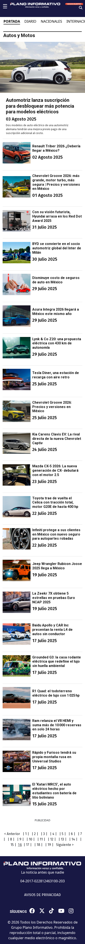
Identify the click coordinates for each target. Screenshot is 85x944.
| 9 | (20, 839)
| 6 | (71, 834)
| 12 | (52, 839)
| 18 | (38, 845)
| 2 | (35, 834)
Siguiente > (65, 845)
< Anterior (12, 834)
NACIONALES (51, 21)
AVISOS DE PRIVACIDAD (42, 895)
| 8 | (11, 839)
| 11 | (41, 839)
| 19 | (49, 845)
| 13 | (62, 839)
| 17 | (28, 845)
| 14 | (73, 839)
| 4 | (53, 834)
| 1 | (26, 834)
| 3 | (44, 834)
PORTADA (11, 21)
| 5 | (62, 834)
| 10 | (30, 839)
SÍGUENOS (18, 912)
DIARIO (30, 21)
